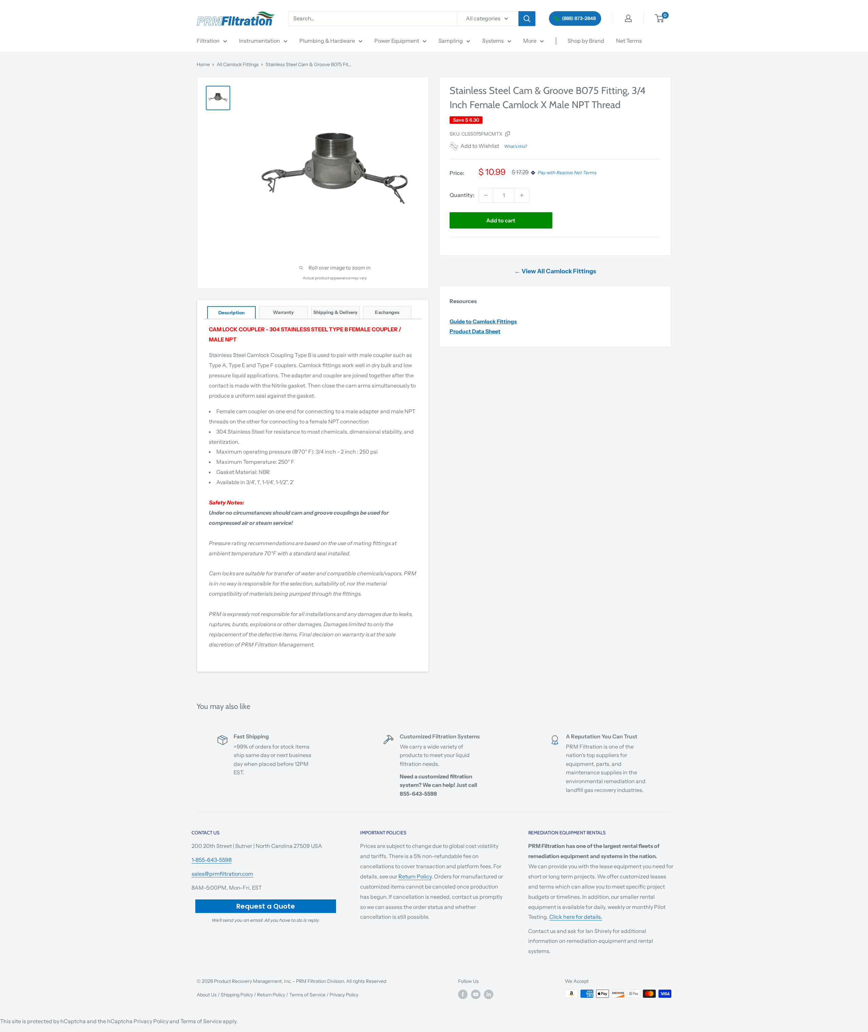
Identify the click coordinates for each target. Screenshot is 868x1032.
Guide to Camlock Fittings (483, 321)
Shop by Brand (586, 40)
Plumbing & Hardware (327, 40)
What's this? (515, 146)
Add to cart (500, 220)
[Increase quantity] (522, 195)
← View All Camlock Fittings (555, 271)
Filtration (208, 40)
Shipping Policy (237, 995)
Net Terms (629, 40)
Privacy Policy (344, 995)
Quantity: (462, 195)
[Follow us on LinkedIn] (488, 994)
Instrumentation (259, 40)
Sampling (450, 40)
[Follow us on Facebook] (463, 994)
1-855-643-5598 (212, 859)
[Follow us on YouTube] (475, 994)
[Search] (526, 18)
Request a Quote (265, 906)
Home (203, 64)
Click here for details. (575, 916)
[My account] (628, 18)
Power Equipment (396, 40)
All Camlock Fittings (238, 64)
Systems (493, 40)
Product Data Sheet (475, 331)
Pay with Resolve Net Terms (567, 173)
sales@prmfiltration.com (222, 873)
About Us (207, 995)
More (529, 40)
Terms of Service (307, 995)
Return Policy (415, 876)
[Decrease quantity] (486, 195)
